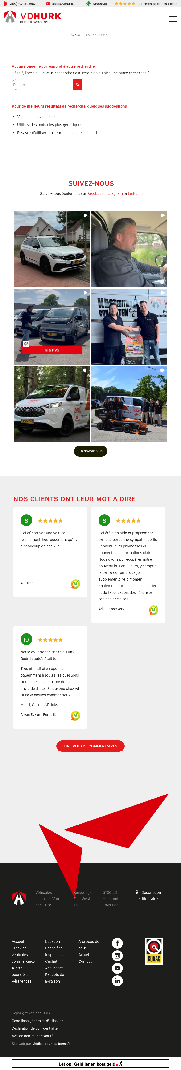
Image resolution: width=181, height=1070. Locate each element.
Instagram (114, 193)
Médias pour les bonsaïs (51, 1043)
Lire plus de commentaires (90, 745)
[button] (52, 249)
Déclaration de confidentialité (35, 1028)
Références (21, 980)
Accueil (18, 941)
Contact (85, 961)
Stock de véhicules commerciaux (23, 954)
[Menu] (171, 18)
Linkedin (135, 193)
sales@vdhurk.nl (64, 3)
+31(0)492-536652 (22, 3)
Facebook (95, 193)
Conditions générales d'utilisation (37, 1020)
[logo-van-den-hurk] (32, 18)
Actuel (83, 954)
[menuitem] (144, 3)
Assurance (54, 967)
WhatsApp (100, 3)
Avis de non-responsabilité (32, 1035)
